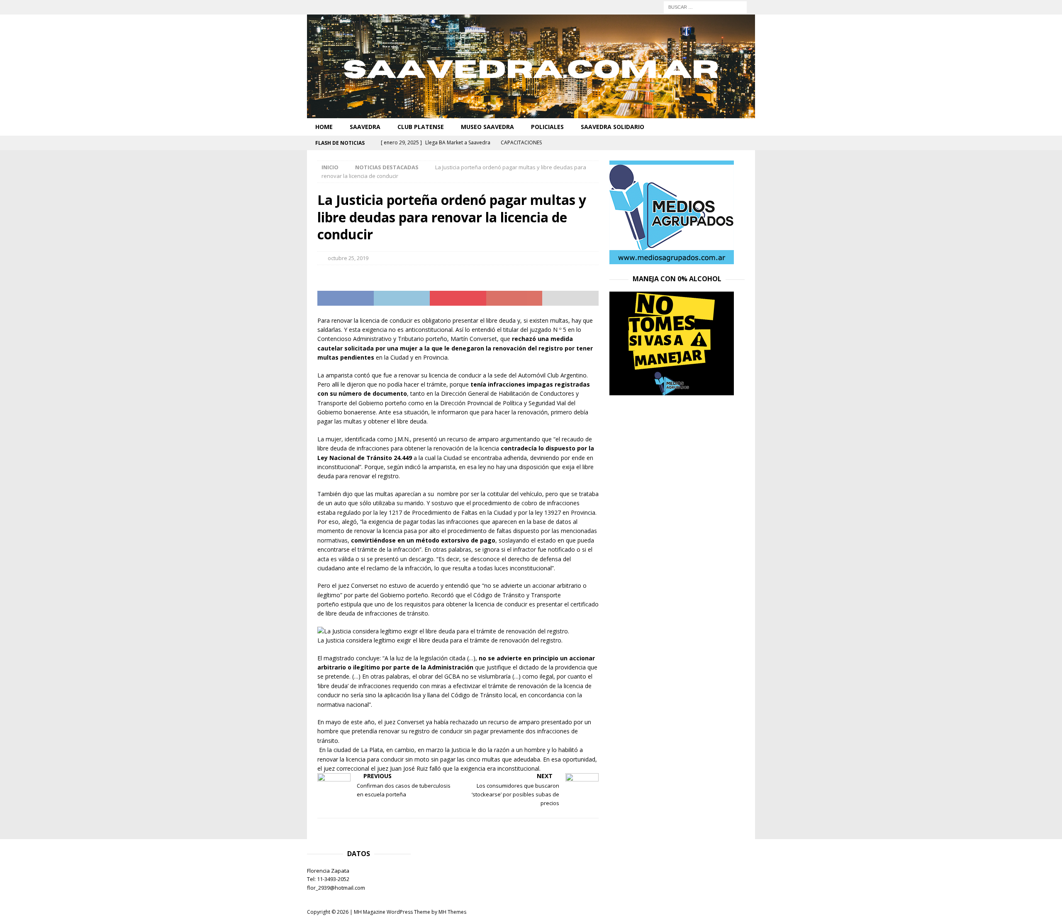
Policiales (547, 127)
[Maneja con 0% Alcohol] (671, 390)
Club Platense (420, 127)
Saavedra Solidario (612, 127)
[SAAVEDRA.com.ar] (531, 113)
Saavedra (365, 127)
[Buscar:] (705, 6)
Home (324, 127)
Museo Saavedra (487, 127)
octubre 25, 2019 (348, 258)
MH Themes (452, 911)
